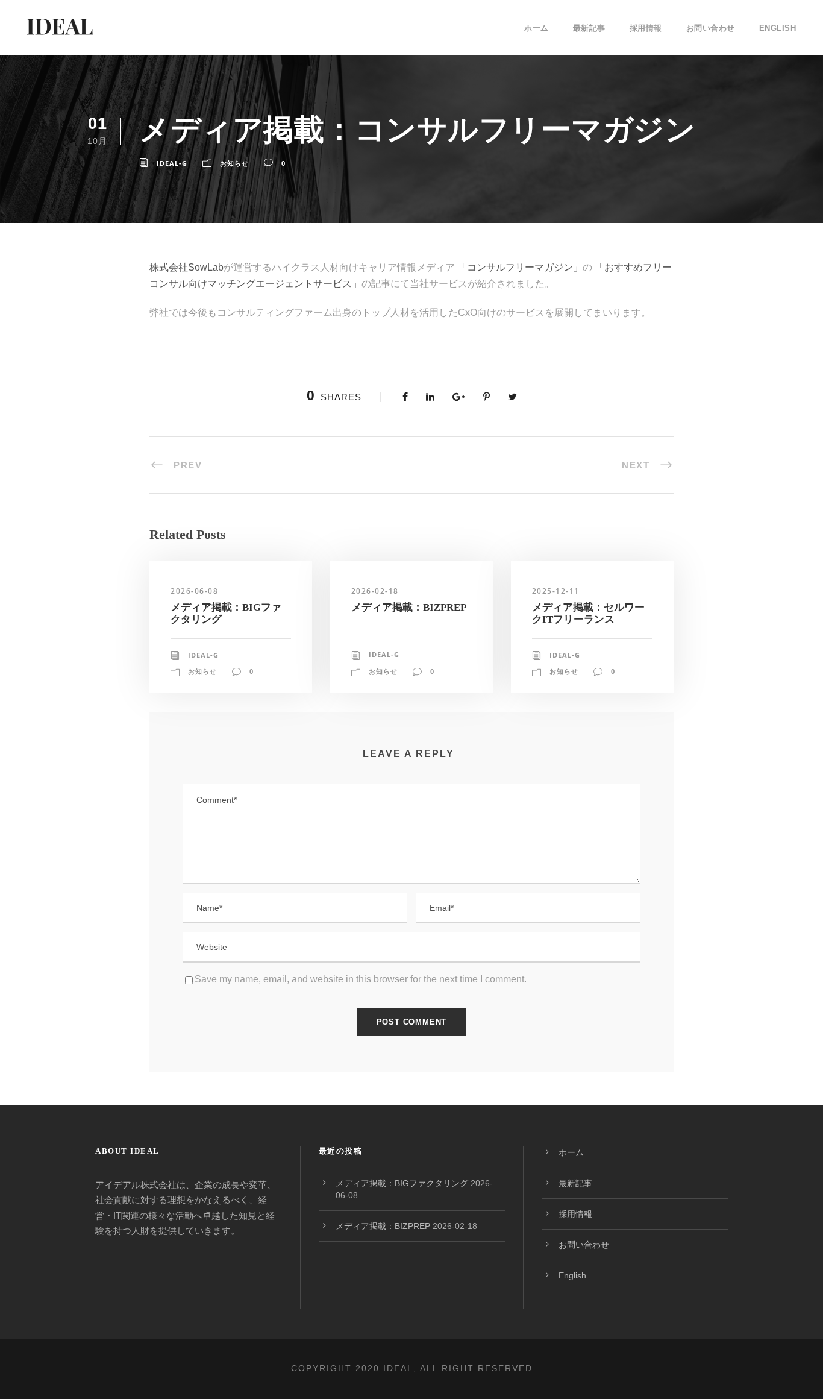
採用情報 (646, 28)
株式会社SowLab (186, 267)
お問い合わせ (710, 28)
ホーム (536, 28)
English (777, 28)
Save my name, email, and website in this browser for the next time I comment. (361, 979)
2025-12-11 (556, 591)
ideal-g (172, 163)
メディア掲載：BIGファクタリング (402, 1183)
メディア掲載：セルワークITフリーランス (588, 613)
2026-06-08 (194, 591)
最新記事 (589, 28)
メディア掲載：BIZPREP (408, 607)
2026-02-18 (375, 591)
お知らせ (234, 163)
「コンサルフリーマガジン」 (519, 267)
